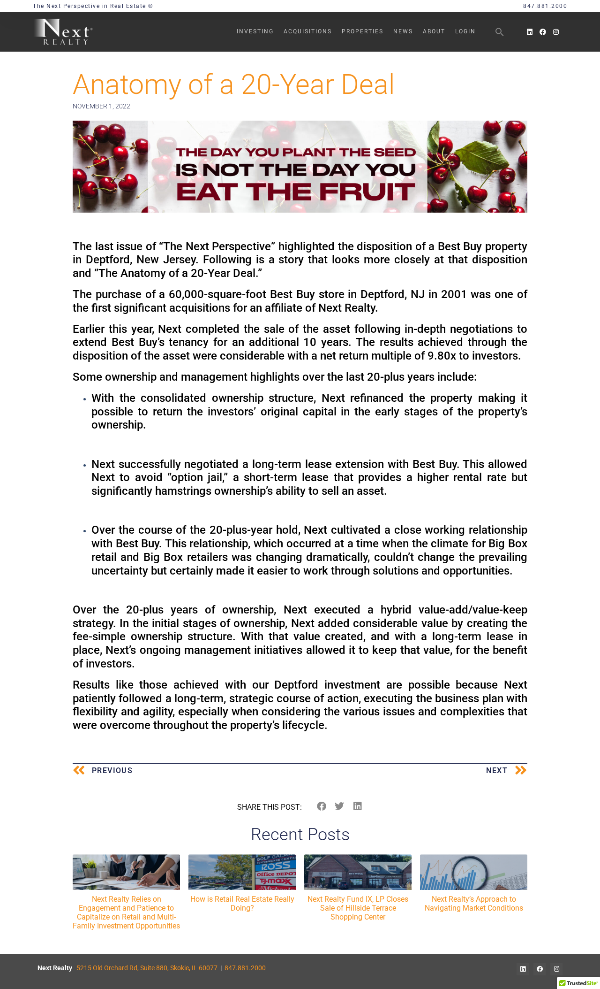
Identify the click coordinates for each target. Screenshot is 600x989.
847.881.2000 (245, 968)
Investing (255, 31)
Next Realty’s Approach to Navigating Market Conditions (474, 903)
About (434, 31)
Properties (362, 31)
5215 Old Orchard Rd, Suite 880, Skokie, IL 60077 (147, 968)
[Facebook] (542, 31)
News (403, 31)
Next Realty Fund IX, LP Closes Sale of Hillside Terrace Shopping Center (358, 908)
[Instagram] (555, 31)
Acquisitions (308, 31)
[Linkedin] (529, 31)
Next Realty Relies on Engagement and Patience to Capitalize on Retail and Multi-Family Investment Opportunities (126, 913)
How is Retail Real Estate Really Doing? (242, 903)
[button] (500, 32)
